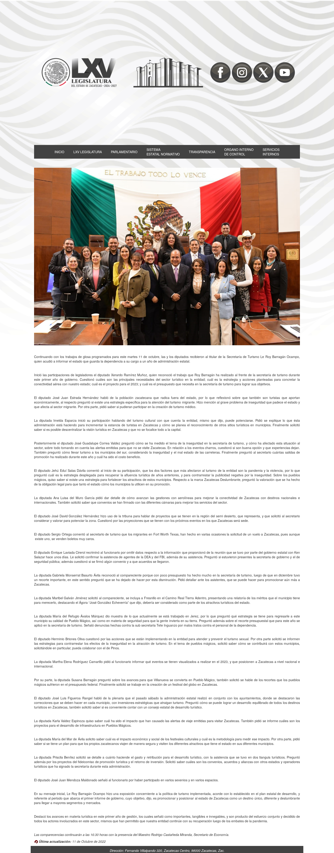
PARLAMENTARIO (124, 152)
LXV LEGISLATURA (87, 152)
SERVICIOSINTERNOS (271, 151)
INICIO (59, 152)
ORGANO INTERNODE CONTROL (239, 151)
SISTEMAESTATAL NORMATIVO (163, 151)
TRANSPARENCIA (202, 152)
